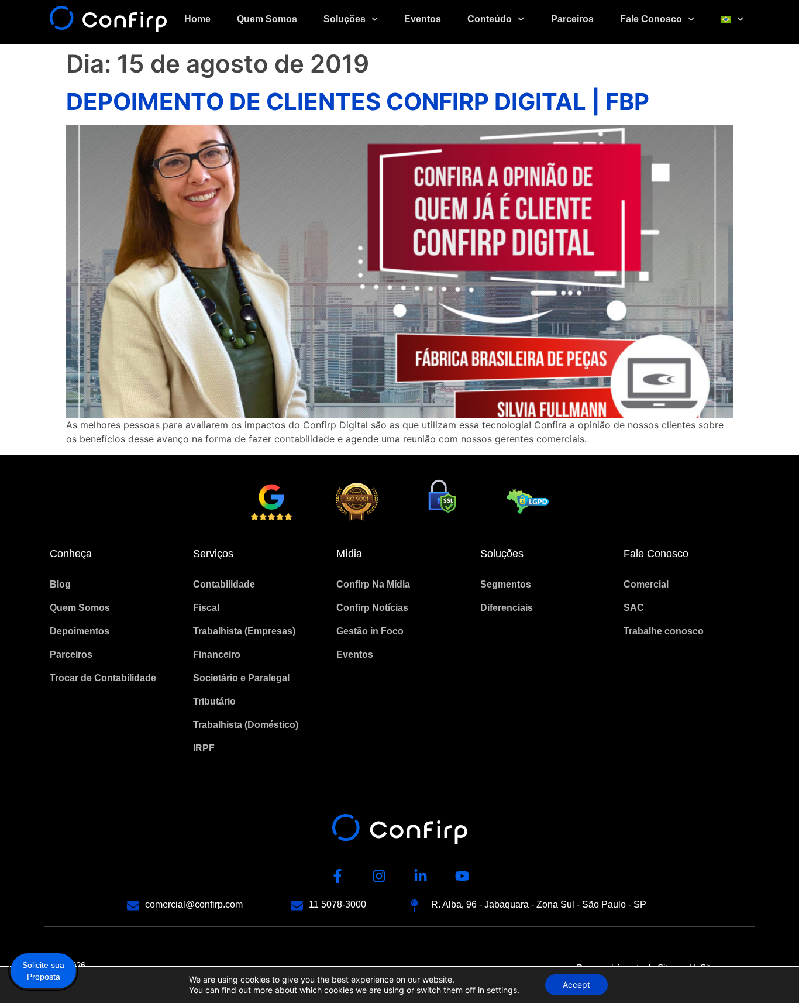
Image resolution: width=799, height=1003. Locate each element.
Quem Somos (267, 19)
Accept (576, 985)
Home (197, 19)
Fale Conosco (651, 19)
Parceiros (572, 19)
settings (502, 990)
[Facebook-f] (337, 876)
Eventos (422, 19)
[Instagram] (379, 876)
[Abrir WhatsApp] (769, 973)
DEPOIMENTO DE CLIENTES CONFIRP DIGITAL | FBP (357, 101)
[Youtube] (462, 876)
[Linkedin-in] (421, 876)
